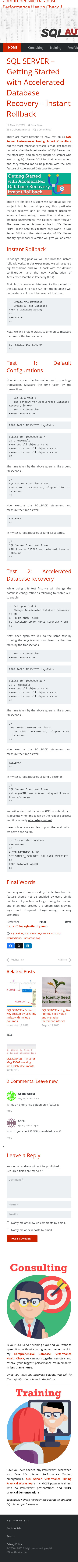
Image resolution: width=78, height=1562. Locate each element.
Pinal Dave (37, 125)
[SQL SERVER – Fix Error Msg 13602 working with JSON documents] (21, 1044)
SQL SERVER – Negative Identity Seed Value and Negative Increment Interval (56, 1015)
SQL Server (30, 933)
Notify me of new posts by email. (32, 1230)
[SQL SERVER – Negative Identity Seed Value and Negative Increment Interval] (56, 992)
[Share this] (11, 945)
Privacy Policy (14, 1544)
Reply (9, 1110)
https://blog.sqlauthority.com (27, 926)
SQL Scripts (17, 933)
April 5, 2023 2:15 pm (28, 1125)
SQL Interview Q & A (18, 1520)
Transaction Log (31, 938)
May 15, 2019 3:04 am (28, 1098)
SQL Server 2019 (47, 933)
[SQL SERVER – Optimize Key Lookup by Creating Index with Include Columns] (21, 992)
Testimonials (14, 1528)
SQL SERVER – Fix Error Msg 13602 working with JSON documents (21, 1062)
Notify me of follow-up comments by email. (38, 1223)
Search (10, 1536)
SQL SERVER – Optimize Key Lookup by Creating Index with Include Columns (21, 1015)
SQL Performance (20, 129)
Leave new (47, 1081)
